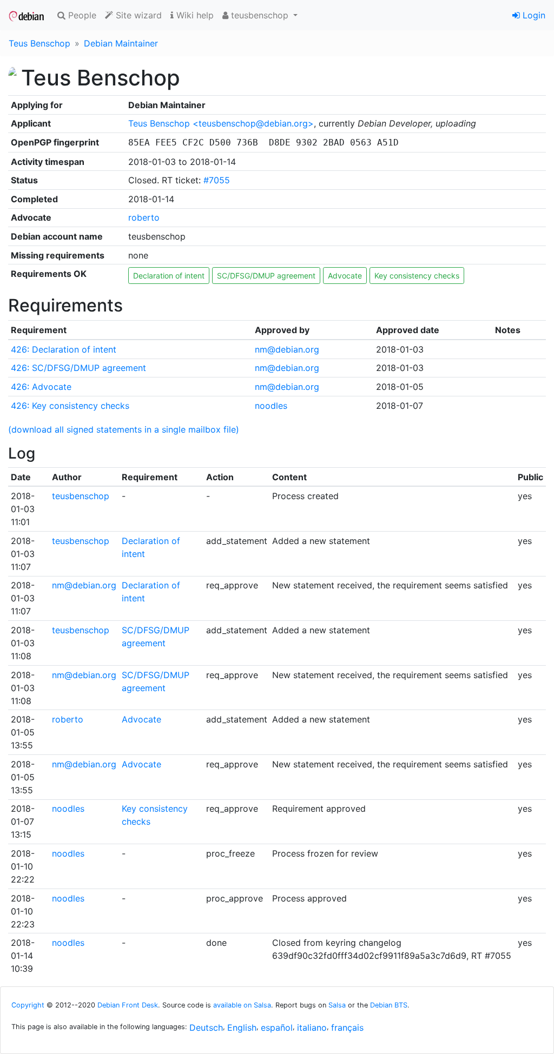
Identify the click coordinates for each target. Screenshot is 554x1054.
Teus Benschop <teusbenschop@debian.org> (221, 123)
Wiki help (194, 15)
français (347, 1027)
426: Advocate (41, 386)
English (241, 1027)
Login (532, 15)
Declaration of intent (169, 275)
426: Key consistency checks (70, 405)
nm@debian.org (287, 349)
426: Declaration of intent (63, 349)
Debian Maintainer (121, 43)
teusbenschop (80, 495)
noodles (271, 405)
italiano (312, 1027)
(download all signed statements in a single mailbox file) (123, 429)
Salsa (337, 1005)
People (80, 15)
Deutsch (206, 1027)
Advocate (345, 275)
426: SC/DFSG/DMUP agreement (78, 367)
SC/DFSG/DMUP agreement (266, 275)
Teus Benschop (39, 43)
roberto (144, 217)
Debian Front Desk (127, 1005)
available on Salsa (242, 1005)
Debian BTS (388, 1005)
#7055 (216, 180)
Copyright (27, 1005)
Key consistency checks (416, 275)
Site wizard (137, 15)
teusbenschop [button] (259, 15)
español (277, 1027)
